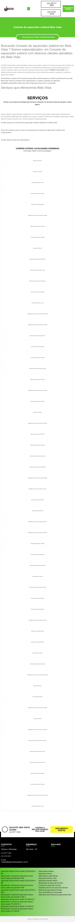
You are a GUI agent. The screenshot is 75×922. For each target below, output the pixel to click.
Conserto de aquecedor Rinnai (37, 291)
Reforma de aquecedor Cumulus (37, 379)
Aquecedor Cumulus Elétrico (37, 204)
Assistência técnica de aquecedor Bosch (37, 521)
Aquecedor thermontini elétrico (37, 401)
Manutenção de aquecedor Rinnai (37, 565)
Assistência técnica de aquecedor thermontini (37, 313)
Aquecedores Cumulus (37, 576)
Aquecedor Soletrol (37, 248)
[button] (28, 8)
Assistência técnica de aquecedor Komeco (37, 729)
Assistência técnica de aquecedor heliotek (37, 215)
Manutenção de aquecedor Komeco (37, 281)
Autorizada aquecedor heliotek (37, 543)
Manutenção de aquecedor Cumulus (37, 368)
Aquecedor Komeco (37, 160)
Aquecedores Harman (37, 696)
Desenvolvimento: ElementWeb (37, 919)
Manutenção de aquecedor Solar (37, 270)
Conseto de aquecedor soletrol (38, 237)
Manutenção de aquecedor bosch (37, 335)
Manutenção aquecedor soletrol (37, 226)
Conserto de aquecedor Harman (37, 784)
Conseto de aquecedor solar (37, 499)
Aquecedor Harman (37, 412)
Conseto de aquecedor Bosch (37, 193)
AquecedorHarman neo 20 (38, 182)
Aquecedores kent (37, 685)
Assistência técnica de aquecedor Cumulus (37, 324)
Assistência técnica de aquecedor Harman (37, 423)
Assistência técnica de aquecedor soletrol (37, 390)
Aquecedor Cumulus (37, 171)
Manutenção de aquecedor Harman (37, 259)
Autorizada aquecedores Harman (37, 663)
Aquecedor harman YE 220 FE (38, 434)
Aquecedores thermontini (37, 510)
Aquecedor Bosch (37, 718)
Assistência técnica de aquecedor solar (37, 488)
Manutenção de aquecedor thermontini (37, 740)
